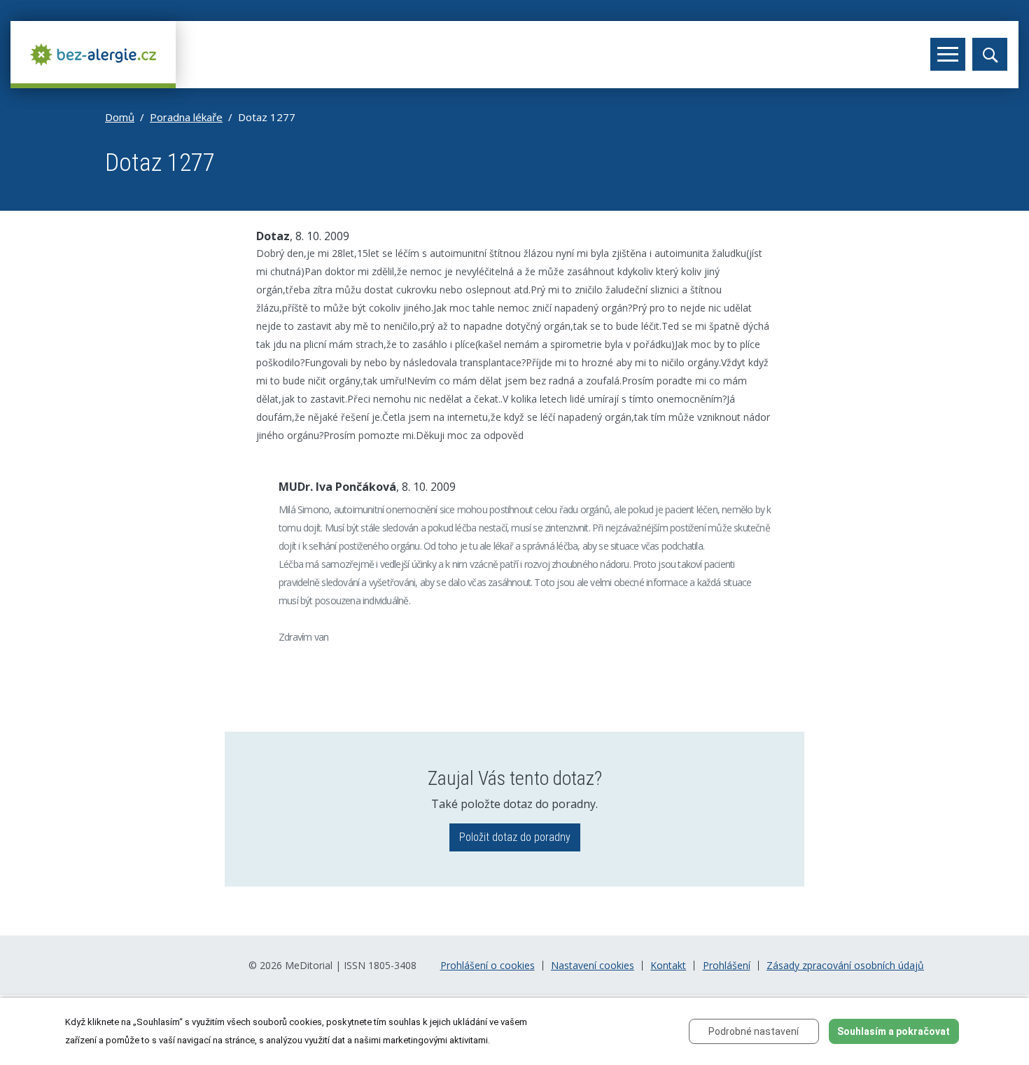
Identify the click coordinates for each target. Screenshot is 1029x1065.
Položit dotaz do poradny (514, 837)
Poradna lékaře (186, 117)
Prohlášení (726, 965)
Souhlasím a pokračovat (893, 1031)
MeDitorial (308, 965)
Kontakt (668, 965)
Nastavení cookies (592, 965)
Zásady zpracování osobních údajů (845, 965)
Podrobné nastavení (753, 1031)
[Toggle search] (989, 54)
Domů (119, 117)
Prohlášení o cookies (487, 965)
